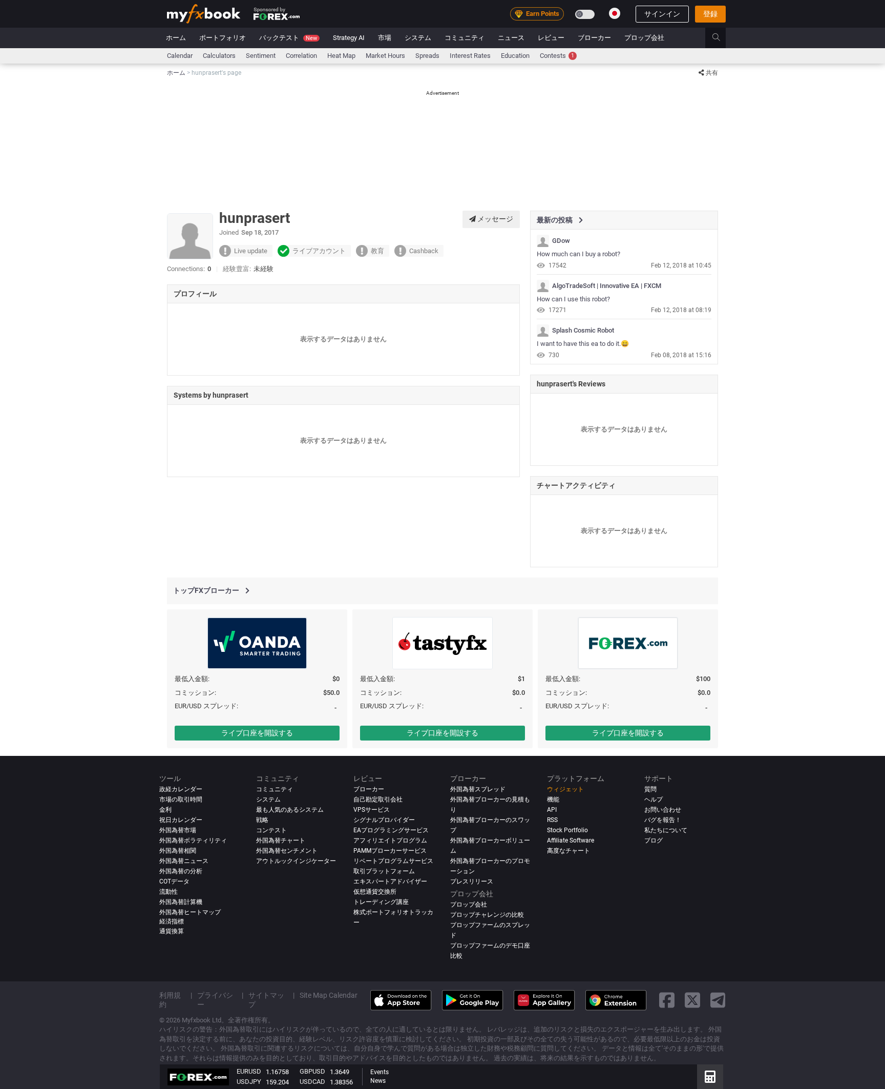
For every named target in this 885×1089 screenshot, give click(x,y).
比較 (456, 955)
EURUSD (249, 1071)
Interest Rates (470, 55)
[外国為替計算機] (710, 1076)
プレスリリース (471, 881)
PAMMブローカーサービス (390, 850)
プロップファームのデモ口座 (490, 945)
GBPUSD (312, 1071)
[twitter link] (692, 1001)
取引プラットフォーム (384, 871)
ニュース (511, 38)
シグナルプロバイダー (384, 820)
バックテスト (288, 38)
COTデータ (174, 881)
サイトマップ (266, 1000)
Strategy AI (349, 38)
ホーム (176, 38)
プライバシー (215, 1000)
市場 (384, 38)
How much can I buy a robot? (578, 254)
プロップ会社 (644, 38)
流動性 (168, 891)
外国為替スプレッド (477, 789)
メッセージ (494, 219)
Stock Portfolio (567, 830)
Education (515, 55)
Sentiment (261, 55)
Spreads (427, 55)
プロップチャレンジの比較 (487, 914)
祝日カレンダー (180, 820)
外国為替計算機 (180, 902)
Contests (557, 55)
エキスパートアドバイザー (390, 881)
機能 (553, 799)
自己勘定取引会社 (378, 799)
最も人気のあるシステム (290, 809)
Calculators (219, 55)
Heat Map (341, 55)
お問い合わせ (662, 809)
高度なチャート (568, 850)
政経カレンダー (180, 789)
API (552, 809)
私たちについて (665, 830)
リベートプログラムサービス (393, 861)
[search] (722, 38)
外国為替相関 (177, 850)
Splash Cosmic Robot (583, 330)
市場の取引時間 (180, 799)
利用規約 (170, 1000)
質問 (650, 789)
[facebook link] (667, 1001)
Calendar (180, 55)
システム (418, 38)
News (378, 1080)
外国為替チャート (280, 840)
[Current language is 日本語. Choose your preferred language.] (614, 13)
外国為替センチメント (287, 850)
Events (379, 1072)
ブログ (653, 840)
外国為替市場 (177, 830)
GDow (561, 240)
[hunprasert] (543, 241)
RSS (552, 820)
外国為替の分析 (180, 871)
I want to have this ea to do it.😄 (583, 343)
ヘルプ (653, 799)
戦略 (262, 820)
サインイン (662, 14)
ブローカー (594, 38)
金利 (165, 809)
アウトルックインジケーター (296, 861)
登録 (710, 14)
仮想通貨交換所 (374, 891)
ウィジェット (565, 789)
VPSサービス (371, 809)
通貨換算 (171, 931)
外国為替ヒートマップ (190, 912)
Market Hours (385, 55)
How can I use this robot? (573, 299)
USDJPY (249, 1081)
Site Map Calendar (328, 995)
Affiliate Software (570, 840)
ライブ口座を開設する (257, 733)
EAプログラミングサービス (391, 830)
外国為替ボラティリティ (193, 840)
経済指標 (171, 921)
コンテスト (271, 830)
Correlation (301, 55)
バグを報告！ (662, 820)
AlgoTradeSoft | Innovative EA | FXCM (606, 286)
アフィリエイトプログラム (390, 840)
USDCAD (312, 1081)
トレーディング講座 (381, 902)
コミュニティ (464, 38)
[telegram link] (718, 1001)
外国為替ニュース (183, 861)
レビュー (551, 38)
